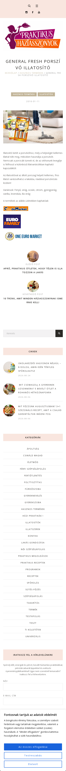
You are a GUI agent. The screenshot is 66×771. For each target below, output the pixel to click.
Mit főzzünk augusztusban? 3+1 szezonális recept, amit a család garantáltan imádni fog (40, 410)
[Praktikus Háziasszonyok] (33, 36)
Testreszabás (33, 755)
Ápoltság (33, 448)
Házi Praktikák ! (33, 515)
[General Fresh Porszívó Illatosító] (33, 126)
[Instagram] (26, 12)
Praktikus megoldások (33, 556)
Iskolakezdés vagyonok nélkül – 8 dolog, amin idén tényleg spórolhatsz (39, 367)
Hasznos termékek (31, 73)
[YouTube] (39, 12)
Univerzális (33, 636)
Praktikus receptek (33, 562)
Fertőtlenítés (33, 475)
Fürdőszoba (33, 489)
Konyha (33, 536)
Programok (33, 569)
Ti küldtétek (33, 629)
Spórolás (33, 582)
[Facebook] (33, 12)
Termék (33, 609)
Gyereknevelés (33, 495)
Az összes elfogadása (33, 746)
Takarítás (33, 603)
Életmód (33, 462)
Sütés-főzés (33, 589)
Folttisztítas (33, 482)
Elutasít (33, 764)
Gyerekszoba (33, 502)
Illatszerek (33, 529)
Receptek (33, 576)
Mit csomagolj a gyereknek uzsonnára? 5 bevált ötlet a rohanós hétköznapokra (37, 389)
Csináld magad (33, 455)
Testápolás (33, 616)
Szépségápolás (33, 596)
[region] (33, 740)
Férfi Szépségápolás (33, 469)
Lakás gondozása (33, 542)
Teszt (33, 623)
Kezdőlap (11, 73)
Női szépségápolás (33, 549)
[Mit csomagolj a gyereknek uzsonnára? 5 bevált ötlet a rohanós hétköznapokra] (9, 388)
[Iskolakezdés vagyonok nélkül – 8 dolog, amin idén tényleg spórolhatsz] (9, 367)
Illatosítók (46, 94)
